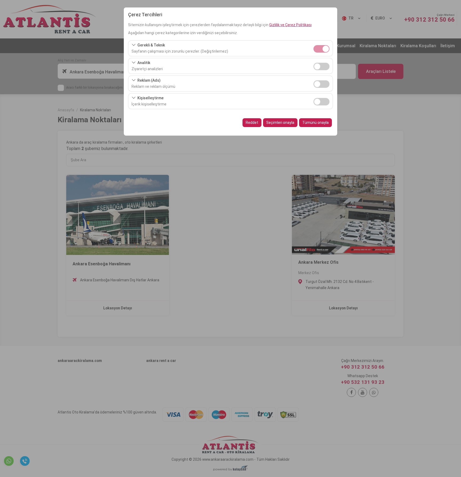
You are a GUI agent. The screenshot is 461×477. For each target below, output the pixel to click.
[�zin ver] (321, 65)
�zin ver (321, 66)
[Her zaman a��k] (321, 48)
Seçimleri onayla (280, 122)
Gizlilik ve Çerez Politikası (290, 25)
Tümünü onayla (315, 122)
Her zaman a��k (321, 49)
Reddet (252, 122)
